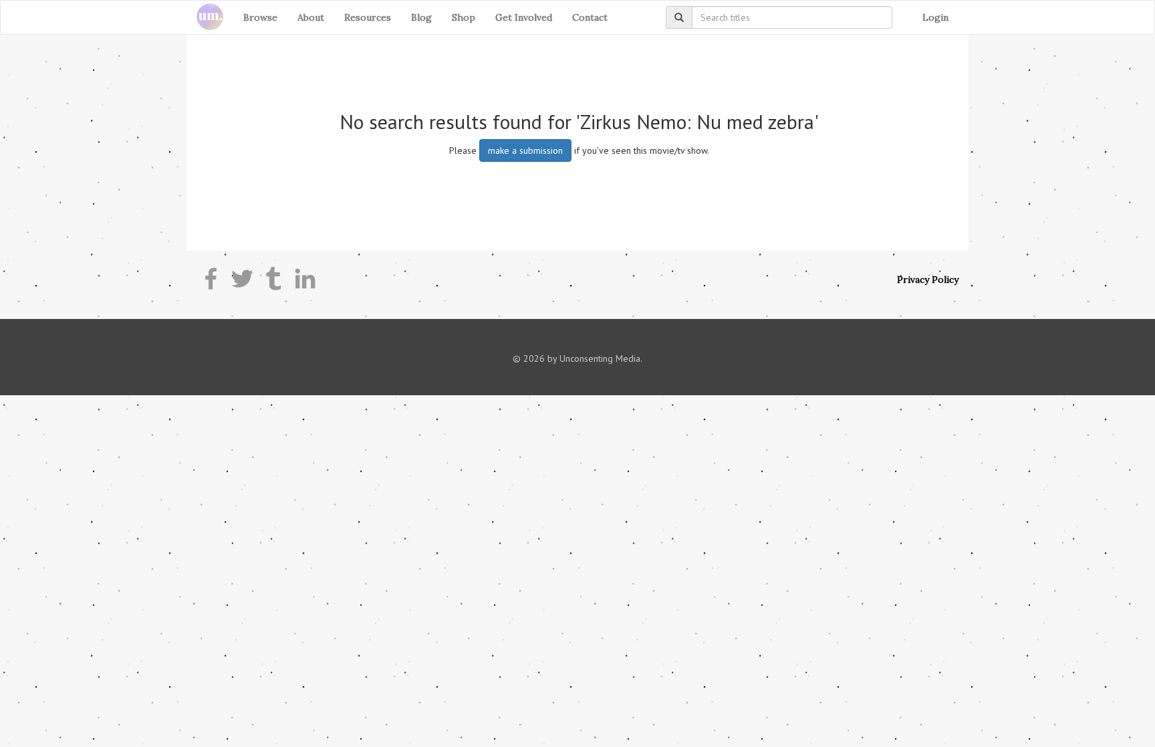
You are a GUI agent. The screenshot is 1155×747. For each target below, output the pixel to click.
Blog (421, 17)
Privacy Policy (927, 280)
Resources (367, 17)
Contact (590, 17)
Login (935, 17)
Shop (463, 17)
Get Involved (523, 17)
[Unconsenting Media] (204, 17)
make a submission (525, 150)
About (310, 17)
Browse (260, 17)
